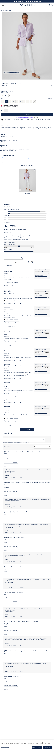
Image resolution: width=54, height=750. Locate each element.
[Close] (52, 742)
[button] (27, 46)
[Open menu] (3, 5)
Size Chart (50, 98)
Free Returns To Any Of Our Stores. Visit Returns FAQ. (27, 1)
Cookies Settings (5, 747)
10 (23, 101)
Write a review (18, 83)
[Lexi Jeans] (27, 180)
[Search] (49, 5)
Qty (2, 110)
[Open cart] (52, 5)
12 (27, 101)
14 (30, 101)
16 (34, 101)
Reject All (47, 747)
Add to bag (27, 114)
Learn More (35, 117)
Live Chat (32, 157)
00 (3, 101)
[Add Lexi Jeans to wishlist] (52, 86)
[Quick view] (20, 190)
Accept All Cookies (36, 747)
